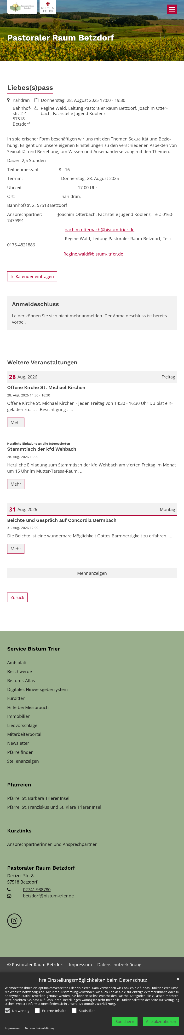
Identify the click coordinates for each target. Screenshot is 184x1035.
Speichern (124, 1021)
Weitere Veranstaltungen (42, 362)
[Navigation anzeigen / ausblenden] (172, 9)
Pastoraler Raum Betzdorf (41, 868)
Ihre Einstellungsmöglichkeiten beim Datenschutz (92, 980)
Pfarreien (19, 785)
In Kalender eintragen (32, 276)
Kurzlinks (19, 831)
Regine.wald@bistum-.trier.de (93, 254)
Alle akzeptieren (161, 1021)
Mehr (16, 422)
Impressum (12, 1028)
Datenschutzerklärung (97, 1003)
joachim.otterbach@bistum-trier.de (98, 230)
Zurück (17, 597)
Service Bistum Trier (33, 649)
